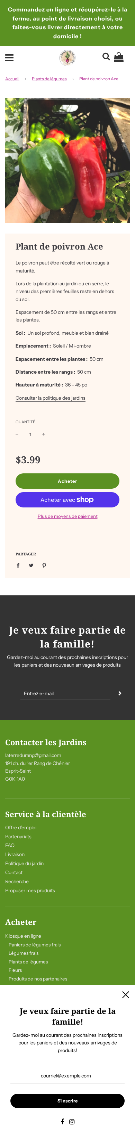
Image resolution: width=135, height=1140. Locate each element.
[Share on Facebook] (20, 565)
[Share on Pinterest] (44, 565)
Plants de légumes (49, 78)
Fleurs (15, 970)
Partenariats (18, 836)
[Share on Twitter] (31, 565)
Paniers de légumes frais (35, 944)
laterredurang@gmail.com (33, 755)
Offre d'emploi (20, 827)
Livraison (15, 854)
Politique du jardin (24, 863)
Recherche (17, 881)
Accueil (12, 78)
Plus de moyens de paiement (68, 516)
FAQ (10, 845)
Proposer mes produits (30, 890)
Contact (13, 872)
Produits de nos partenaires (38, 979)
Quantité (25, 422)
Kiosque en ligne (23, 936)
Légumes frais (23, 953)
